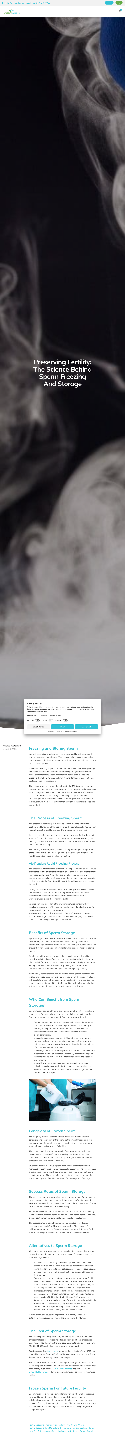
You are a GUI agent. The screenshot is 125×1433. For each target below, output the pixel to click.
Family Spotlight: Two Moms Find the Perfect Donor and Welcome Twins (61, 1428)
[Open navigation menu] (114, 11)
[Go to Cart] (120, 11)
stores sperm (52, 1351)
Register (109, 3)
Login (119, 3)
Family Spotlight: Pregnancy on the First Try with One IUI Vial (56, 1425)
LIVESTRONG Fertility (38, 1372)
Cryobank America (63, 1368)
